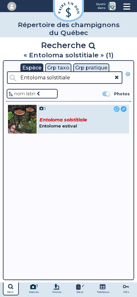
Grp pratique (91, 68)
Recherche (64, 45)
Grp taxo (58, 68)
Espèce (31, 68)
